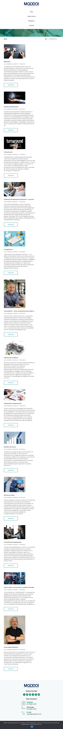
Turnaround (8, 152)
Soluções (31, 21)
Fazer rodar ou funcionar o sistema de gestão (19, 587)
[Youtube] (30, 694)
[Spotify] (39, 694)
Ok (32, 726)
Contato (31, 25)
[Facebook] (27, 694)
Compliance (8, 249)
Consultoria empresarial (12, 542)
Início (31, 12)
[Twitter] (24, 694)
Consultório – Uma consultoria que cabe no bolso (19, 311)
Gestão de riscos (10, 447)
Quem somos (32, 16)
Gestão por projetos (11, 357)
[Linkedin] (36, 694)
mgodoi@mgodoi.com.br (34, 714)
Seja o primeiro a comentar (11, 64)
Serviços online (9, 495)
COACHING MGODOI (11, 647)
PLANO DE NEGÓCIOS (11, 107)
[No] (61, 725)
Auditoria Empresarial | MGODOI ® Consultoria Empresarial (19, 199)
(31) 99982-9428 (31, 709)
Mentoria (7, 61)
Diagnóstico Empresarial (13, 403)
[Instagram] (33, 694)
